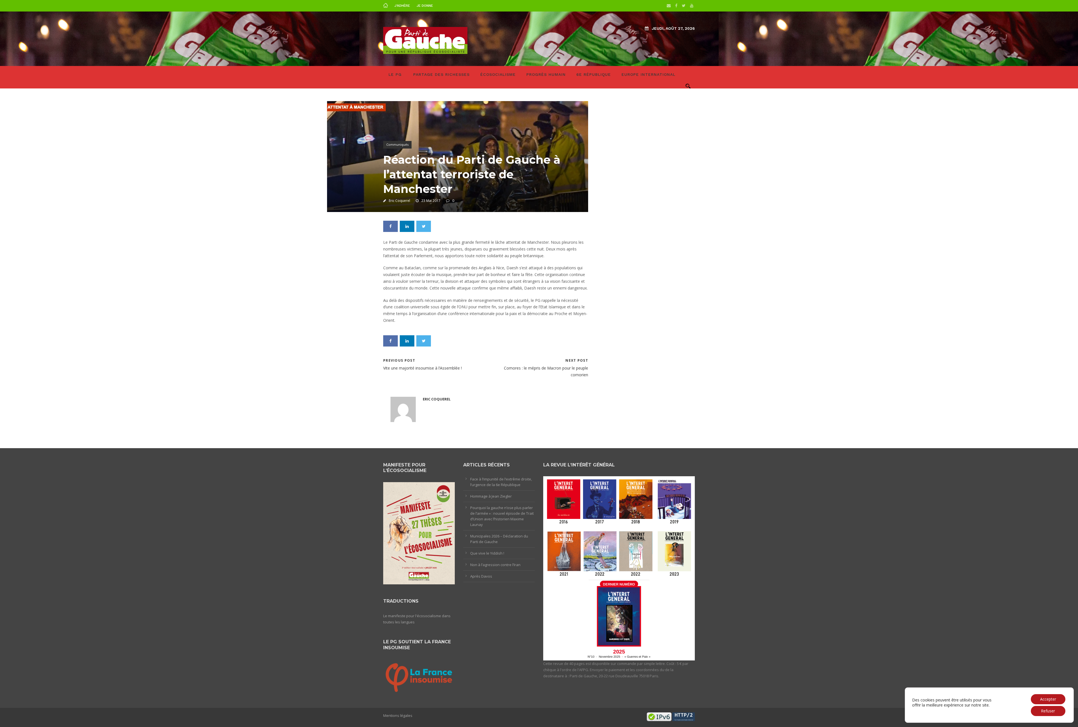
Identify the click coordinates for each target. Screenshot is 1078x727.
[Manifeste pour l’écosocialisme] (419, 532)
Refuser (1048, 711)
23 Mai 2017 (430, 200)
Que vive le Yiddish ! (487, 553)
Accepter (1048, 699)
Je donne (425, 6)
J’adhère (402, 6)
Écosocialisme (498, 74)
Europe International (648, 74)
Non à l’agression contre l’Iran (495, 564)
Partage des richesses (441, 74)
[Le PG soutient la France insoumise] (419, 676)
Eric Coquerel (399, 200)
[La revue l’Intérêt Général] (619, 568)
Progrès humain (546, 74)
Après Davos (481, 576)
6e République (593, 74)
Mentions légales (397, 715)
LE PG (395, 74)
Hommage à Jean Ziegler (491, 496)
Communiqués (397, 144)
